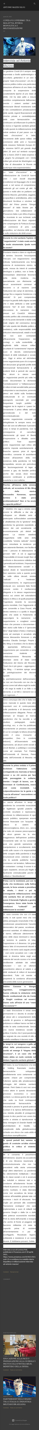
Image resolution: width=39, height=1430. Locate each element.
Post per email (14, 1272)
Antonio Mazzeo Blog (14, 7)
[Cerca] (34, 3)
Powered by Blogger (21, 1420)
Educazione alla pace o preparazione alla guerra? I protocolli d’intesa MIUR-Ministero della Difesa (19, 1362)
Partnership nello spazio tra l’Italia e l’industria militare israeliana (17, 1402)
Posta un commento (16, 1370)
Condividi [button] (6, 1272)
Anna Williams (25, 1424)
